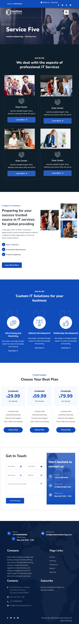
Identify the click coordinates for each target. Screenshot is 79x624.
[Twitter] (62, 5)
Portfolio (53, 561)
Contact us (54, 565)
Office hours (21, 537)
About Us (53, 572)
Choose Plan (13, 430)
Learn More (20, 120)
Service (52, 557)
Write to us (50, 532)
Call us (14, 532)
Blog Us (52, 568)
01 (66, 318)
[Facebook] (58, 5)
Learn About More (12, 265)
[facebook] (7, 618)
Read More (12, 351)
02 (39, 318)
